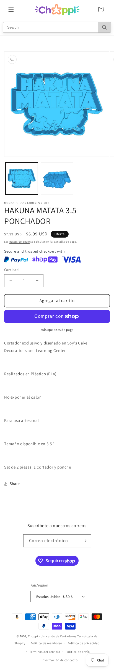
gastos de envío (19, 241)
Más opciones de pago (57, 330)
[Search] (104, 27)
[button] (11, 9)
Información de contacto (59, 660)
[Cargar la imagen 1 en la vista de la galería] (22, 178)
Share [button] (15, 483)
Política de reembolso (46, 643)
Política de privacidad (84, 643)
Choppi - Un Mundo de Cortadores (52, 636)
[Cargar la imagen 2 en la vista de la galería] (57, 178)
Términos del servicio (44, 652)
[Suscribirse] (85, 540)
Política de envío (78, 652)
